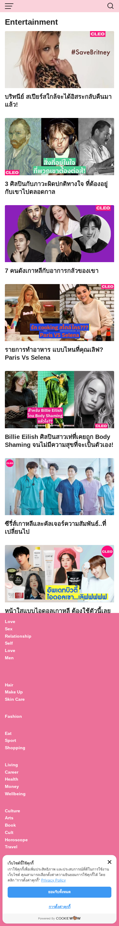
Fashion (13, 716)
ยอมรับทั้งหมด (59, 891)
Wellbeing (16, 793)
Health (11, 779)
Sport (10, 740)
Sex (9, 628)
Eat (8, 733)
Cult (10, 832)
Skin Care (15, 699)
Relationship (18, 636)
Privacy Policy (53, 880)
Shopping (15, 747)
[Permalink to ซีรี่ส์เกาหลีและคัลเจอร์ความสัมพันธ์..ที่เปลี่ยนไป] (59, 486)
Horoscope (16, 839)
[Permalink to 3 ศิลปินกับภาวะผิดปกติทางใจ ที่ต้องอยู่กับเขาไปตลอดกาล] (59, 146)
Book (10, 825)
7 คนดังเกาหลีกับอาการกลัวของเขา (52, 270)
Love (10, 621)
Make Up (14, 691)
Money (12, 786)
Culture (12, 810)
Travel (11, 846)
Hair (9, 684)
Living (11, 764)
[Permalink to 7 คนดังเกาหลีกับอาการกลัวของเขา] (59, 233)
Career (11, 772)
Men (9, 657)
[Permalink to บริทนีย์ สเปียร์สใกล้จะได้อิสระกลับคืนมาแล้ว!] (59, 59)
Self (9, 643)
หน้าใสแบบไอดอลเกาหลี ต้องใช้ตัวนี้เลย (58, 610)
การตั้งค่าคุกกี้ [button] (59, 906)
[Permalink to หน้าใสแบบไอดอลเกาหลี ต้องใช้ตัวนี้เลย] (59, 573)
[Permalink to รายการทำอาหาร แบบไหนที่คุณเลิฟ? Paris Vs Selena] (59, 312)
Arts (9, 817)
